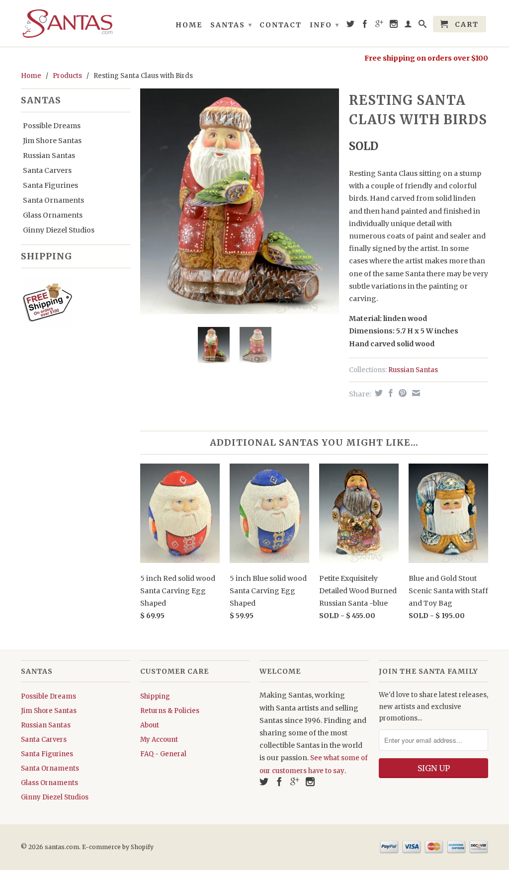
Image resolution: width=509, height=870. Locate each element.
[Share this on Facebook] (389, 393)
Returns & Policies (169, 711)
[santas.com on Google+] (379, 26)
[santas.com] (75, 23)
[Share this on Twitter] (377, 393)
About (149, 725)
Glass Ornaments (53, 215)
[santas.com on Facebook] (365, 26)
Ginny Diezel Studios (58, 230)
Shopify (142, 847)
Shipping (155, 696)
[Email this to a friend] (415, 393)
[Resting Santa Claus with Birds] (239, 201)
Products (67, 76)
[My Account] (408, 26)
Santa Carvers (47, 170)
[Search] (423, 26)
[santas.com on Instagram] (394, 26)
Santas (231, 24)
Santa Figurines (50, 185)
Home (188, 24)
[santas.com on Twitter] (350, 26)
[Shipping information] (71, 304)
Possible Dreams (52, 125)
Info (324, 24)
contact (280, 24)
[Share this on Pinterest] (401, 393)
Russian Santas (49, 155)
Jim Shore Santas (52, 140)
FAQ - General (163, 754)
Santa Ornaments (53, 200)
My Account (159, 739)
